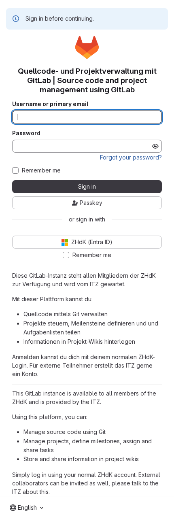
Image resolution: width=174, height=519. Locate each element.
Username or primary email (50, 104)
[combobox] (26, 508)
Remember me (41, 170)
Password (26, 133)
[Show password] (155, 146)
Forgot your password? (131, 157)
